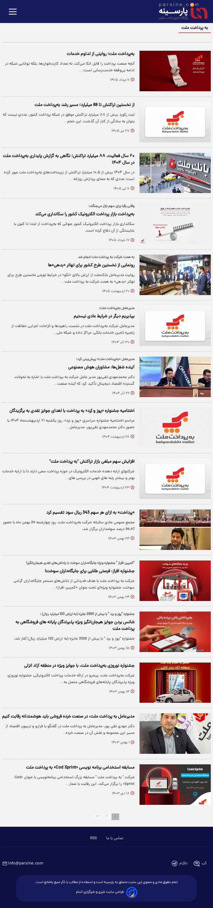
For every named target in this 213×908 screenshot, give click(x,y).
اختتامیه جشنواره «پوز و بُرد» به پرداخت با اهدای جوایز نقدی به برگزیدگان (72, 411)
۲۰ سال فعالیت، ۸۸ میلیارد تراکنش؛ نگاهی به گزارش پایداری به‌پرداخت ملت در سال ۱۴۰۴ (69, 159)
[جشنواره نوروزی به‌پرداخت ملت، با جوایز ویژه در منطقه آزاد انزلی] (175, 683)
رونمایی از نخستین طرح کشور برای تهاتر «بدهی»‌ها (91, 265)
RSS (93, 838)
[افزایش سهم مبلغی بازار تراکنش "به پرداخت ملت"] (175, 478)
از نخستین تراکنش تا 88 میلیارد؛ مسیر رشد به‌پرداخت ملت (85, 105)
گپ (204, 863)
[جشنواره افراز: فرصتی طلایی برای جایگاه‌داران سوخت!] (175, 580)
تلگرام (183, 863)
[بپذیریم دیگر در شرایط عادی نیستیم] (175, 326)
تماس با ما (114, 838)
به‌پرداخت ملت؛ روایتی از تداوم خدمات (101, 54)
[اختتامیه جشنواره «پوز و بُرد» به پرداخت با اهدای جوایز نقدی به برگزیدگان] (175, 428)
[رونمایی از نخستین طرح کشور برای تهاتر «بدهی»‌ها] (175, 275)
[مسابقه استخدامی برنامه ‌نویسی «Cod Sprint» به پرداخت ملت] (175, 784)
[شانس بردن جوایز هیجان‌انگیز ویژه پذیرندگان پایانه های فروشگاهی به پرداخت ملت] (175, 632)
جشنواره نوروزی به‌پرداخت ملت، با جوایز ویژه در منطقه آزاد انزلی (79, 666)
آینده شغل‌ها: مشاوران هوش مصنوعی (101, 367)
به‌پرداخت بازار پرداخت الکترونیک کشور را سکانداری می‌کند (85, 214)
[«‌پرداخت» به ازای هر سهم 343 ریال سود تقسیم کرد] (175, 529)
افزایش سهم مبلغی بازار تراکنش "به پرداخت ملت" (92, 461)
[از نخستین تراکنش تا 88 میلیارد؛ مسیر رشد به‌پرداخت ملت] (175, 122)
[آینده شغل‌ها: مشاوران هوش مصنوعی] (175, 377)
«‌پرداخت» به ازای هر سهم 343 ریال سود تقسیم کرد (90, 512)
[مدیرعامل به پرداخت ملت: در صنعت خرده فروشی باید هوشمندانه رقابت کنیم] (175, 733)
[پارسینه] (180, 12)
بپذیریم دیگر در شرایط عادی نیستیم (104, 316)
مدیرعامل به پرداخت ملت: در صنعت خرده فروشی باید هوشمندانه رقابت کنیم (68, 716)
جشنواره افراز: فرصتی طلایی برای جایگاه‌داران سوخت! (90, 571)
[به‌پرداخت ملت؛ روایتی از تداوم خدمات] (175, 71)
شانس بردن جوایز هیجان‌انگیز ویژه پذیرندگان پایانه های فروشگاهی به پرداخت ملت (75, 625)
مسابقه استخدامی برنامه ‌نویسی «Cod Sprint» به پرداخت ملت (80, 767)
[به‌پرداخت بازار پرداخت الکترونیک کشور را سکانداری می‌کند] (175, 224)
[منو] (13, 12)
